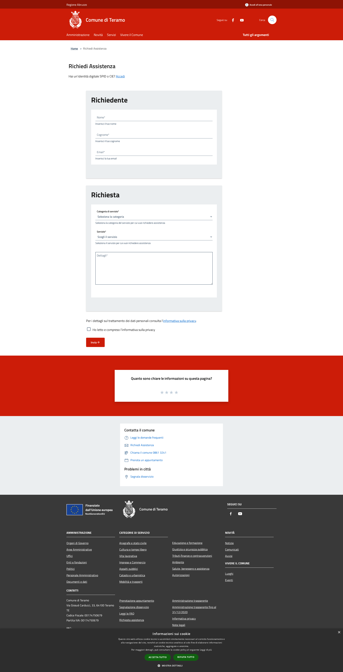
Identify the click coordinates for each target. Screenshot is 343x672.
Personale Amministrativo (82, 575)
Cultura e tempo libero (132, 549)
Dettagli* (102, 255)
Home (74, 48)
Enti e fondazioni (76, 562)
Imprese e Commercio (132, 562)
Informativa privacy (184, 618)
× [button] (339, 632)
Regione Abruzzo (76, 5)
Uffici (69, 556)
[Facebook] (231, 19)
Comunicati (232, 549)
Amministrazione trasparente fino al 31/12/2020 (194, 609)
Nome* (101, 117)
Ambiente (178, 562)
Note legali (178, 625)
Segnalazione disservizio (134, 607)
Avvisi (228, 556)
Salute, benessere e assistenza (190, 568)
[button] (171, 665)
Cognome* (103, 135)
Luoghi (229, 573)
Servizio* (101, 231)
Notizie (229, 543)
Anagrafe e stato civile (132, 543)
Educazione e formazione (187, 543)
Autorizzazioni (181, 575)
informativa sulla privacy (179, 320)
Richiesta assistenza (131, 620)
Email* (101, 152)
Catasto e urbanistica (132, 575)
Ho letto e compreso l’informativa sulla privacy (124, 329)
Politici (70, 569)
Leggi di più (206, 649)
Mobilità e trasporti (131, 582)
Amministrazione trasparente (190, 600)
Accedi (120, 76)
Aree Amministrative (79, 549)
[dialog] (171, 650)
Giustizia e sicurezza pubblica (190, 549)
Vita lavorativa (128, 556)
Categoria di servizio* (108, 211)
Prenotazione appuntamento (136, 600)
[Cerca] (272, 20)
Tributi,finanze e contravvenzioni (192, 556)
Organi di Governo (77, 543)
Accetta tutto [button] (158, 657)
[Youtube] (240, 19)
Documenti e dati (76, 582)
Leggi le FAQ (126, 613)
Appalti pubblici (128, 569)
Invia (94, 342)
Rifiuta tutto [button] (185, 657)
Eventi (229, 580)
